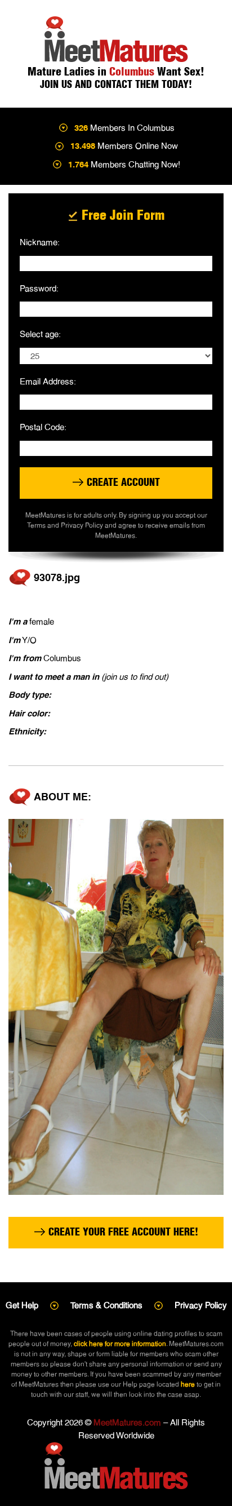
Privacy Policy (201, 1305)
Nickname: (40, 242)
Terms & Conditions (106, 1305)
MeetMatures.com (127, 1422)
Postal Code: (43, 427)
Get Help (22, 1305)
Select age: (40, 334)
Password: (39, 288)
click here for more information (120, 1344)
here (188, 1384)
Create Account (122, 482)
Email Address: (48, 381)
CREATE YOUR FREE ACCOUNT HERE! (122, 1231)
